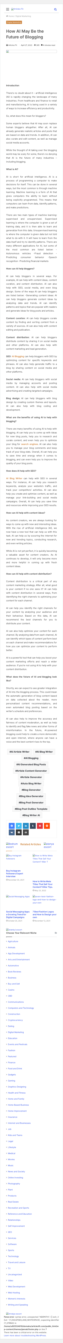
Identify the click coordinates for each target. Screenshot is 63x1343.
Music (10, 1165)
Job (9, 1129)
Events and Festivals (17, 1044)
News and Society (16, 1171)
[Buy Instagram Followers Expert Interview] (18, 861)
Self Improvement (16, 1226)
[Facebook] (12, 826)
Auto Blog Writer (31, 783)
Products (12, 1196)
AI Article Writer (20, 751)
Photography (14, 1183)
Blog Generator (32, 789)
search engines (29, 444)
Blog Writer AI (32, 815)
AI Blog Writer (14, 478)
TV (9, 1268)
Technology (13, 1256)
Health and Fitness (16, 1093)
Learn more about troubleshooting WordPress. (25, 1335)
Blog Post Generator (32, 802)
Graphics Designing (17, 1087)
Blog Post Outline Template (31, 808)
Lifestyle (12, 1147)
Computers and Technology (21, 1008)
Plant (10, 1189)
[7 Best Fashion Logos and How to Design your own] (45, 902)
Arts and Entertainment (19, 959)
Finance (11, 1062)
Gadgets (12, 1074)
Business (12, 978)
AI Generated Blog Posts (32, 764)
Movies (11, 1159)
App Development (16, 953)
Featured (12, 1056)
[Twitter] (19, 826)
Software (12, 1244)
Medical (11, 1153)
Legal (10, 1141)
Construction (14, 1014)
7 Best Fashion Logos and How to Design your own (45, 914)
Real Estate (13, 1202)
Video (10, 1280)
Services (12, 1238)
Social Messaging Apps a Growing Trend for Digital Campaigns (18, 914)
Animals (11, 947)
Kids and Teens (15, 1135)
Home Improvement (17, 1111)
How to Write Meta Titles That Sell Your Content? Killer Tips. (43, 884)
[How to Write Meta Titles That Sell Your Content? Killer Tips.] (45, 866)
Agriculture (13, 941)
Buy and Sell (14, 984)
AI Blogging (18, 356)
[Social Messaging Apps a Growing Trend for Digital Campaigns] (18, 902)
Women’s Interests (16, 1299)
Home (11, 16)
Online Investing (15, 1177)
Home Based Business (18, 1105)
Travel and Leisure (16, 1262)
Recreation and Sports (18, 1208)
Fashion (11, 1050)
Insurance (12, 1117)
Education (12, 1038)
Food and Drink (15, 1068)
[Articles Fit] (17, 9)
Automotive (13, 965)
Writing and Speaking (18, 1305)
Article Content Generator (32, 770)
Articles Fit (12, 45)
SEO (10, 1232)
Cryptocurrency (15, 1020)
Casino (11, 990)
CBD (10, 996)
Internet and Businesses (19, 1123)
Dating (11, 1026)
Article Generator (32, 777)
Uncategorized (15, 1274)
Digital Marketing (23, 16)
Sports (11, 1250)
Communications (16, 1002)
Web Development (16, 1286)
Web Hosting (14, 1292)
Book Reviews (14, 971)
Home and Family (16, 1099)
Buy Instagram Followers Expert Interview (14, 873)
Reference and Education (20, 1214)
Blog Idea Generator (31, 796)
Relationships (14, 1220)
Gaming (11, 1080)
